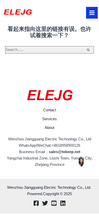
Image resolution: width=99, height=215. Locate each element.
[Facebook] (36, 203)
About (49, 128)
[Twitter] (45, 203)
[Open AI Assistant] (81, 161)
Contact (49, 110)
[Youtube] (54, 203)
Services (49, 119)
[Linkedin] (63, 203)
